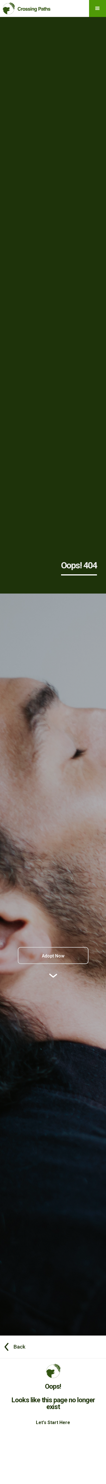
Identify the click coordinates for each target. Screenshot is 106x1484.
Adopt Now (53, 956)
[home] (25, 7)
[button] (97, 8)
